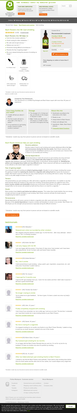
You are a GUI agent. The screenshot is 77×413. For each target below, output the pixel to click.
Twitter (13, 385)
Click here (21, 13)
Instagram (15, 390)
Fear (38, 20)
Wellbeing (18, 20)
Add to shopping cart (61, 54)
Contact (33, 2)
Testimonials (25, 2)
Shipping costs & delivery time (32, 385)
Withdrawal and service (30, 390)
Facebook (14, 383)
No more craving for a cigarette (27, 325)
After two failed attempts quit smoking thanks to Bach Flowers (38, 357)
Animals (64, 20)
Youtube (14, 388)
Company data (48, 385)
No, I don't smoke (22, 261)
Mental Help (56, 20)
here (28, 410)
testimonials (24, 32)
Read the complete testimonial (25, 236)
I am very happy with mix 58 (26, 246)
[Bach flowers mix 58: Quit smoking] (45, 40)
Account (53, 2)
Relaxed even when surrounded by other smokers (33, 230)
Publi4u (27, 402)
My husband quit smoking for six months (30, 341)
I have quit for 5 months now (26, 277)
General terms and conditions (32, 383)
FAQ (38, 2)
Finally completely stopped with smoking (30, 309)
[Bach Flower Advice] (7, 384)
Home (18, 2)
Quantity (54, 49)
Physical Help (46, 20)
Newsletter (44, 2)
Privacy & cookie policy (30, 388)
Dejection (26, 20)
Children (11, 20)
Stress (33, 20)
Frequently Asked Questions (61, 128)
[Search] (70, 6)
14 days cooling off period (31, 392)
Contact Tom (43, 14)
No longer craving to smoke (25, 293)
